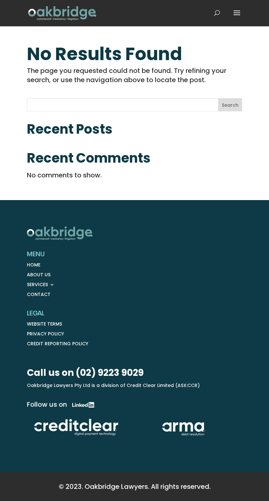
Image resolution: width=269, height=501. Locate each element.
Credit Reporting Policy (57, 344)
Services (37, 285)
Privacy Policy (45, 334)
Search (230, 105)
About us (39, 275)
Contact (39, 295)
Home (33, 265)
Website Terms (44, 324)
